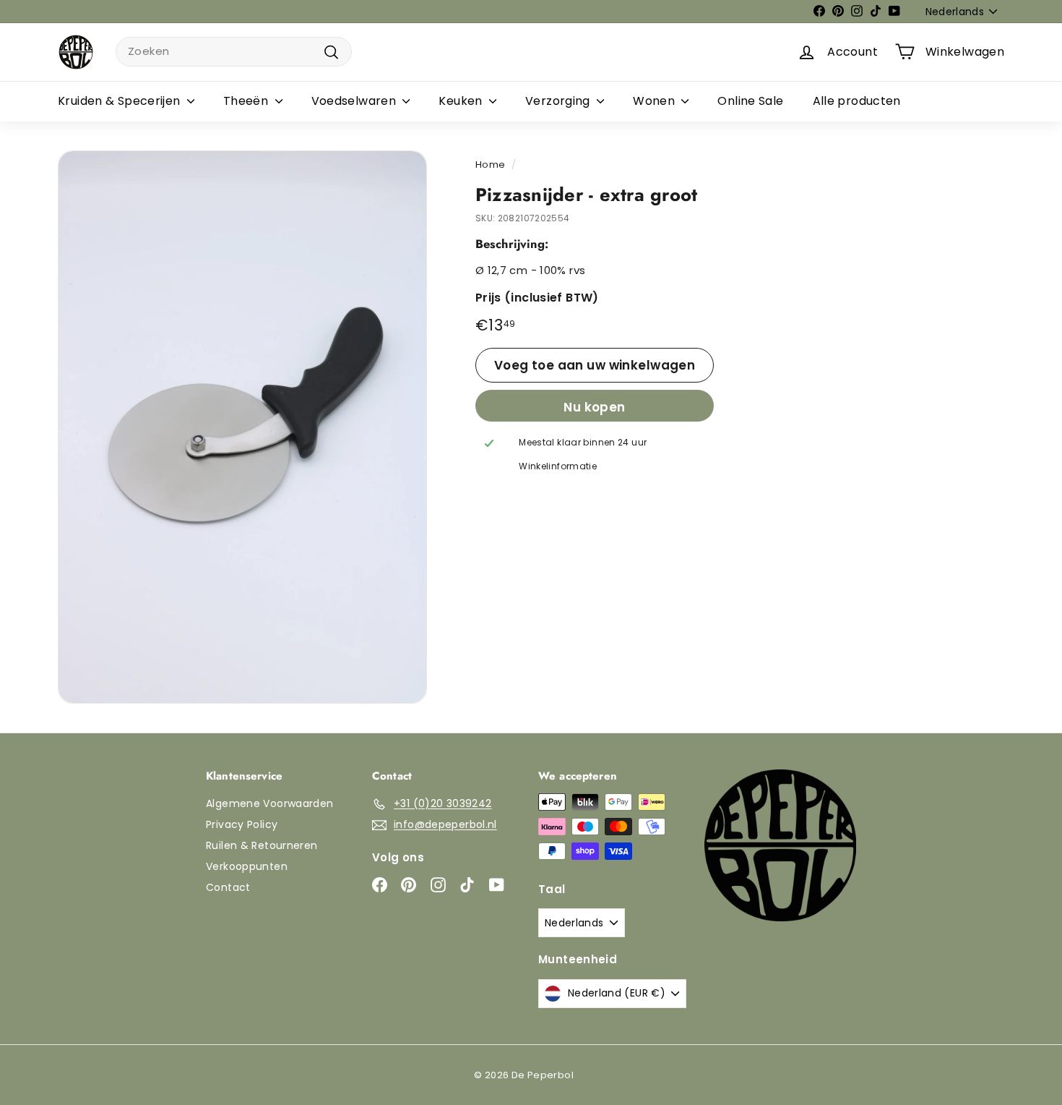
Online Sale (750, 101)
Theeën (247, 101)
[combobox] (234, 52)
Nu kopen (594, 407)
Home (490, 164)
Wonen (655, 101)
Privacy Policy (241, 824)
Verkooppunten (247, 866)
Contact (228, 887)
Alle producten (857, 101)
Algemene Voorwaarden (270, 803)
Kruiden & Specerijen (121, 101)
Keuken (462, 101)
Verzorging (559, 101)
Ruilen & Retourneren (262, 845)
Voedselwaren (355, 101)
